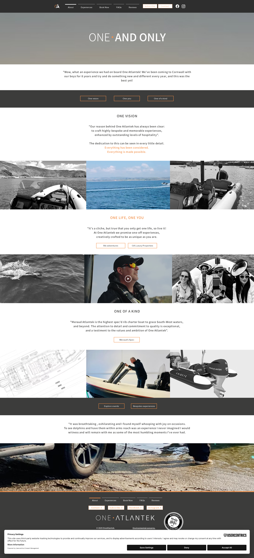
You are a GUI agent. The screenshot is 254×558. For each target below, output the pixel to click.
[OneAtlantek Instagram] (183, 6)
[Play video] (128, 278)
